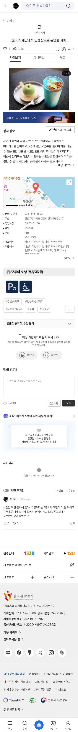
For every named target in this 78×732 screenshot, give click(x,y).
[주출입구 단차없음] (26, 287)
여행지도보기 (69, 182)
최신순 (60, 490)
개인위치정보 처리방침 (17, 682)
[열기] (70, 323)
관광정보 (8, 577)
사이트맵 (61, 689)
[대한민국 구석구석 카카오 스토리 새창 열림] (29, 652)
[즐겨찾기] (56, 49)
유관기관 (49, 577)
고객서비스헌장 (61, 682)
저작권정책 (41, 682)
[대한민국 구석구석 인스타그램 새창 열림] (51, 652)
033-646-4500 (33, 213)
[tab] (10, 725)
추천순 (71, 490)
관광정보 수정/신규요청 (17, 565)
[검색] (68, 6)
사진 (56, 403)
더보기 (70, 309)
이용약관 (34, 674)
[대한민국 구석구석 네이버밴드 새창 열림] (62, 652)
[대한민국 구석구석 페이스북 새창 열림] (18, 652)
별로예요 (55, 355)
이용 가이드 (10, 632)
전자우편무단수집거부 (17, 689)
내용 (64, 165)
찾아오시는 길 (11, 639)
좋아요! (30, 355)
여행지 (11, 20)
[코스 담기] (62, 49)
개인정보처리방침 (14, 674)
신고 (72, 523)
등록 (68, 403)
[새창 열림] (13, 700)
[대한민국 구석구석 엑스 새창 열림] (40, 652)
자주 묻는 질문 (43, 689)
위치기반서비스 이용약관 (58, 674)
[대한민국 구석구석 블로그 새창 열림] (8, 652)
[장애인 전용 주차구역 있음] (12, 287)
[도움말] (5, 403)
